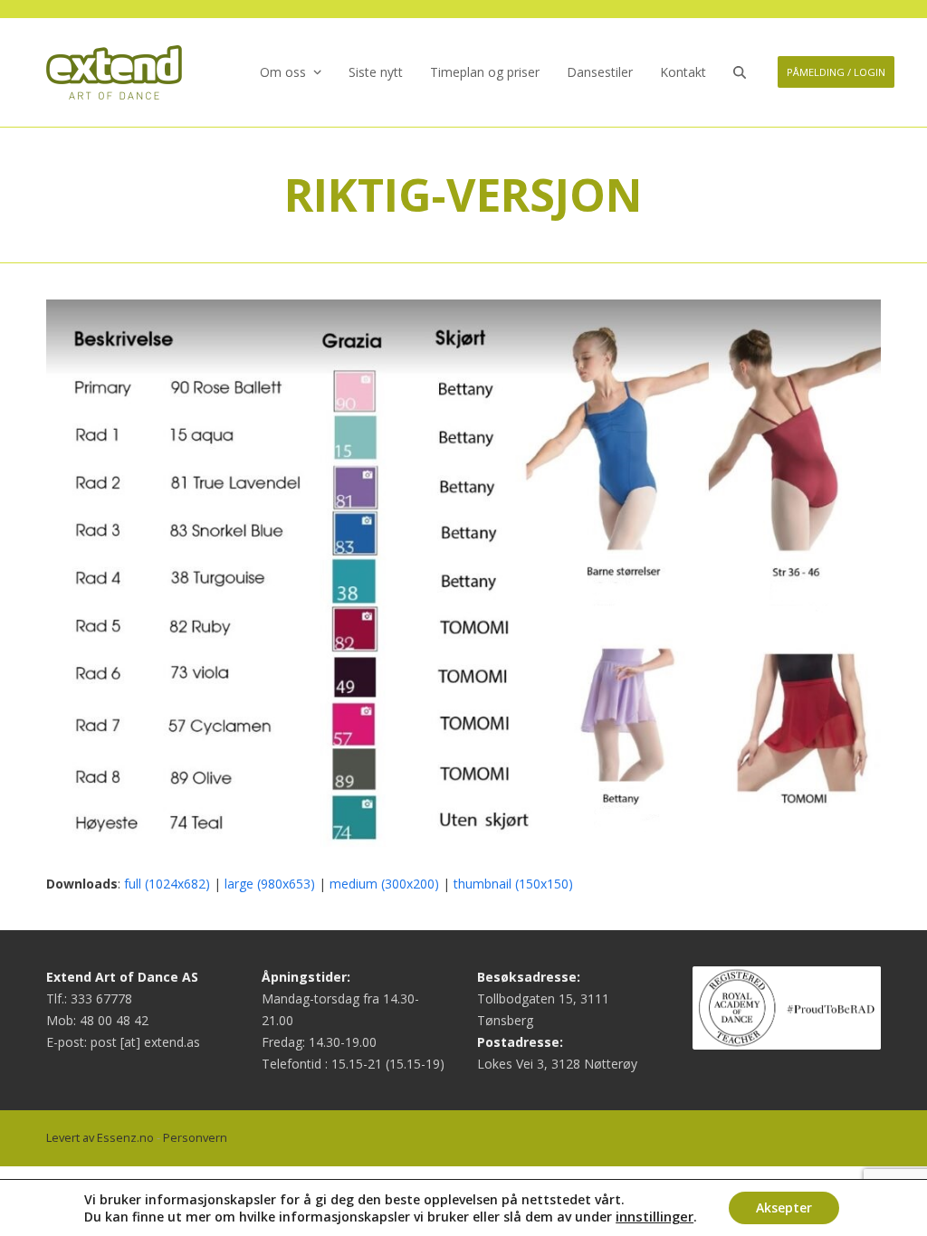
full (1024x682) (167, 883)
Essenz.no (125, 1137)
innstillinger (654, 1216)
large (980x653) (270, 883)
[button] (740, 72)
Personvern (195, 1137)
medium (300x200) (384, 883)
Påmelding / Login (836, 72)
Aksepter (784, 1207)
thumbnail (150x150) (513, 883)
